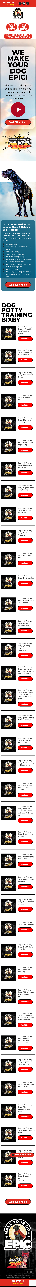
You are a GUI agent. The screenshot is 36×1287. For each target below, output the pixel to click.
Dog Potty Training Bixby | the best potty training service (26, 857)
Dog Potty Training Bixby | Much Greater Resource (26, 879)
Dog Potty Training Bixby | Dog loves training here (25, 740)
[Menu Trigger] (31, 4)
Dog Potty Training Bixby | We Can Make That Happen (26, 601)
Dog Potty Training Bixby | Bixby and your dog (25, 420)
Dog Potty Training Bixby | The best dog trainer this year (26, 1084)
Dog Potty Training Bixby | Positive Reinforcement (25, 623)
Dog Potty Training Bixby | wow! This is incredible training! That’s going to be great (25, 694)
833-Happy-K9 (8, 2)
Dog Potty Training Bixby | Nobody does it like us (26, 902)
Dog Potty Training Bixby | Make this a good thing (25, 465)
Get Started (18, 122)
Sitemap (16, 1277)
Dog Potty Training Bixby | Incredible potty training (25, 510)
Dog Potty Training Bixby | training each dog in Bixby (25, 443)
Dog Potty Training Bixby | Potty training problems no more (26, 763)
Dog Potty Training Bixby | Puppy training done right (26, 1130)
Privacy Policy (25, 1277)
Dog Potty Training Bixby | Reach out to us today (25, 834)
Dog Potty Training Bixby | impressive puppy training (25, 1062)
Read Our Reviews (23, 27)
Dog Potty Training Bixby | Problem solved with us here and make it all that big (25, 811)
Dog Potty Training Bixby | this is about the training (25, 375)
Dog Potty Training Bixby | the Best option (25, 397)
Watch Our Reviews (11, 27)
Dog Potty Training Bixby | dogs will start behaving (26, 970)
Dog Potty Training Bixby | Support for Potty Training (25, 352)
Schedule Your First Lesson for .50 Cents (18, 36)
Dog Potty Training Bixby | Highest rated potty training (26, 488)
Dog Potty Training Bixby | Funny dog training (25, 555)
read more (25, 339)
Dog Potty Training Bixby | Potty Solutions (25, 533)
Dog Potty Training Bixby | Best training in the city (25, 947)
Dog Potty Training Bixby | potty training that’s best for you (26, 718)
